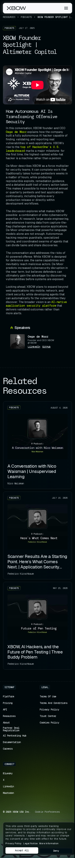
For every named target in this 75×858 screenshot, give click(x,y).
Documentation (12, 742)
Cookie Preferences (47, 811)
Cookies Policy (49, 722)
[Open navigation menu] (66, 8)
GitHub (46, 347)
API (5, 709)
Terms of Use (48, 696)
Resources (9, 17)
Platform (8, 696)
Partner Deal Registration (11, 729)
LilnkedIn (34, 347)
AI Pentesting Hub (14, 735)
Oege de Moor (16, 132)
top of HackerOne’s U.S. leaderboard (33, 149)
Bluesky (8, 773)
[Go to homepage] (16, 8)
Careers (8, 748)
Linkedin (8, 786)
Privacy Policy (49, 709)
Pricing (8, 703)
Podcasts (26, 17)
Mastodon (8, 793)
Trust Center (48, 716)
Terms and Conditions (53, 703)
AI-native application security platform (36, 304)
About (6, 722)
